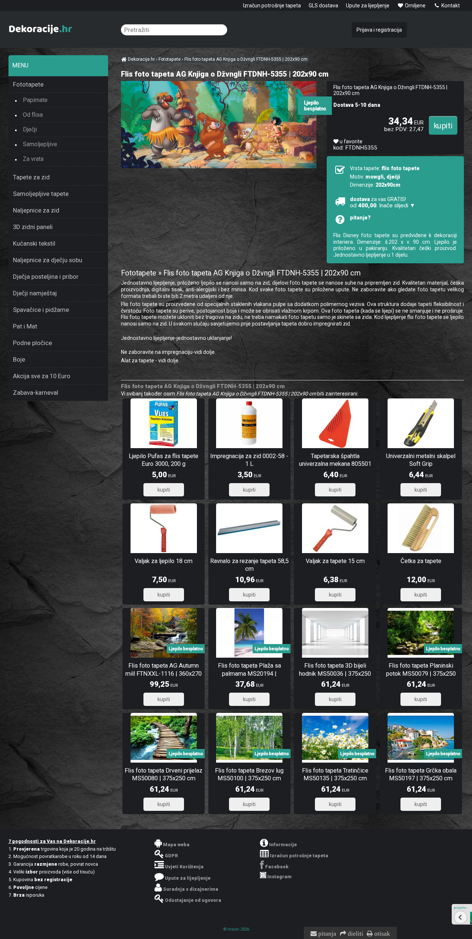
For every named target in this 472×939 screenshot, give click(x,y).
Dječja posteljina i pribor (46, 276)
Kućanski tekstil (34, 243)
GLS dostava (323, 5)
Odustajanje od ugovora (193, 900)
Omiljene (415, 5)
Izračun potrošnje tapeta (272, 5)
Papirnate (35, 99)
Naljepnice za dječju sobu (47, 260)
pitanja (326, 934)
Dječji (30, 129)
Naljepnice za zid (36, 210)
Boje (19, 359)
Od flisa (33, 114)
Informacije (283, 844)
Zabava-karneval (35, 392)
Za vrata (33, 158)
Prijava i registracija (379, 30)
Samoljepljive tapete (41, 193)
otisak (381, 934)
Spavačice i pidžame (41, 309)
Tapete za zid (31, 177)
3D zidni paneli (33, 227)
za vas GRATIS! (382, 202)
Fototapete (28, 84)
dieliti (354, 934)
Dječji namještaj (35, 293)
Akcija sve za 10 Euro (41, 376)
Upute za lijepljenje (367, 5)
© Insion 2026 (236, 929)
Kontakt (450, 5)
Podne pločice (32, 343)
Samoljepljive (40, 144)
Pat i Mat (25, 326)
